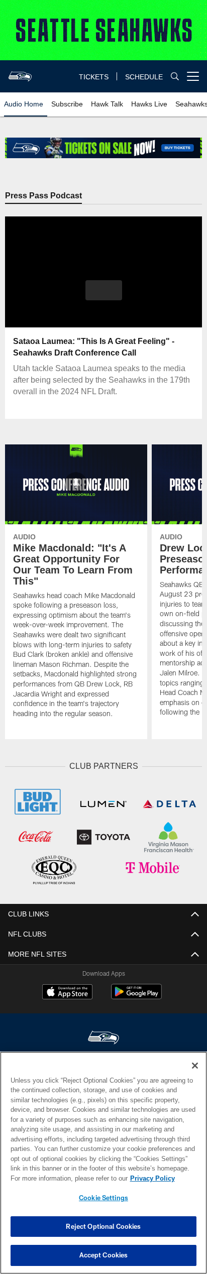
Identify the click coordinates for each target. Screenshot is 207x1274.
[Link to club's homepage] (20, 72)
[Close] (195, 1066)
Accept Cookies (103, 1255)
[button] (104, 297)
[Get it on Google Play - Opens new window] (136, 995)
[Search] (175, 76)
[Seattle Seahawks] (103, 1037)
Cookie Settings (103, 1198)
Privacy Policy (66, 1178)
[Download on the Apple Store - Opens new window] (67, 991)
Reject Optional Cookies (103, 1226)
